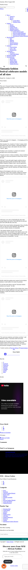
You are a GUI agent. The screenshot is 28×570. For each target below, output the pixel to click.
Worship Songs (16, 22)
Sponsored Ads (10, 57)
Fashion (9, 23)
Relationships (13, 50)
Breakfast (12, 52)
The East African (14, 348)
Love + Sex (13, 48)
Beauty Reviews (14, 44)
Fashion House (13, 27)
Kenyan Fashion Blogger (9, 500)
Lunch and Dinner (14, 54)
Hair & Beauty (10, 37)
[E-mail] (5, 354)
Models (11, 24)
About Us (12, 16)
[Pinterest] (17, 354)
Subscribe (8, 561)
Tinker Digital (10, 541)
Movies (11, 18)
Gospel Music (16, 20)
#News (2, 8)
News (8, 15)
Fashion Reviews (14, 64)
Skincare (12, 41)
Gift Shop (12, 58)
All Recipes (10, 51)
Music (11, 19)
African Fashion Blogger (9, 493)
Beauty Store (13, 59)
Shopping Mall (13, 62)
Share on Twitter (5, 437)
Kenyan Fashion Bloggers (19, 33)
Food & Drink (13, 47)
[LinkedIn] (12, 354)
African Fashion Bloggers (19, 34)
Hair (11, 38)
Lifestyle (9, 45)
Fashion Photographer (18, 31)
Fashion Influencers (15, 30)
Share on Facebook (5, 432)
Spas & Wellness (14, 43)
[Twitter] (10, 354)
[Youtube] (14, 354)
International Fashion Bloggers (20, 36)
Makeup (12, 40)
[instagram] (19, 354)
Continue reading (14, 565)
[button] (26, 66)
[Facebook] (8, 354)
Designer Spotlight (11, 55)
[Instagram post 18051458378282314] (14, 467)
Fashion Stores (13, 61)
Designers (12, 26)
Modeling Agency (14, 29)
